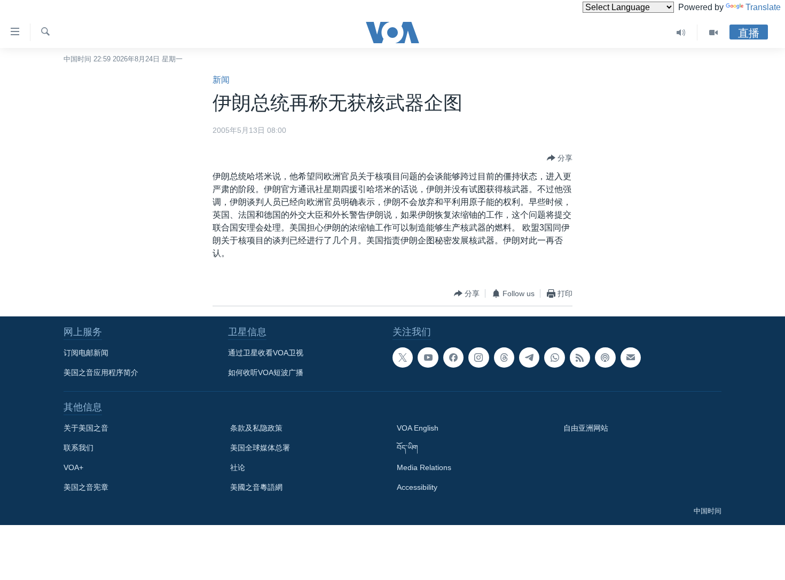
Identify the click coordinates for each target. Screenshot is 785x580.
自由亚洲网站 (585, 428)
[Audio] (681, 33)
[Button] (559, 158)
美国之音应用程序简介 (101, 372)
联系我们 (78, 447)
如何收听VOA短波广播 (265, 372)
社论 (237, 467)
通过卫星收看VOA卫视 (265, 352)
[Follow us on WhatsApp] (554, 357)
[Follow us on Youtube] (428, 357)
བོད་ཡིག (407, 447)
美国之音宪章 (86, 487)
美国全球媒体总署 (260, 447)
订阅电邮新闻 (86, 352)
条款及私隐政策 (256, 428)
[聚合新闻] (580, 357)
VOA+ (73, 467)
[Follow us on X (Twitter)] (402, 357)
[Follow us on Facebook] (453, 357)
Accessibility (417, 487)
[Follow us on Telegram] (529, 357)
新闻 (221, 79)
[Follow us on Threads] (504, 357)
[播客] (605, 357)
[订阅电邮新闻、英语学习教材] (631, 357)
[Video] (713, 33)
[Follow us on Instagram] (478, 357)
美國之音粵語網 (256, 487)
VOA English (417, 428)
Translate (763, 7)
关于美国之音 (86, 428)
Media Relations (424, 467)
